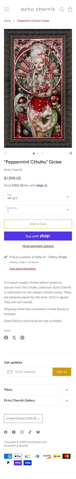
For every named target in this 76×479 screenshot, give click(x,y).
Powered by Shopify (16, 445)
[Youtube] (14, 432)
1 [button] (34, 153)
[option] (38, 88)
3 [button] (42, 153)
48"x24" (12, 198)
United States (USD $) (21, 418)
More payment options (38, 246)
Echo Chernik (13, 170)
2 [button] (38, 153)
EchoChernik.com (36, 442)
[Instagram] (22, 432)
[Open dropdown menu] (66, 389)
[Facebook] (6, 432)
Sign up (62, 372)
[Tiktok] (30, 432)
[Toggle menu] (6, 9)
